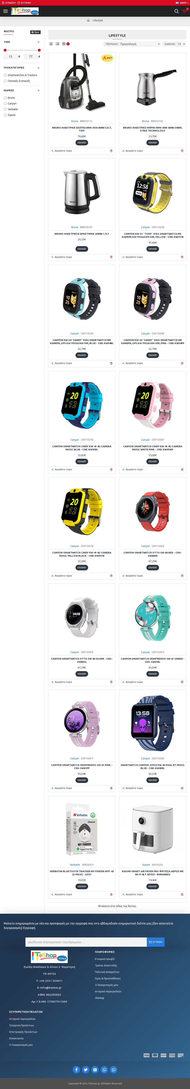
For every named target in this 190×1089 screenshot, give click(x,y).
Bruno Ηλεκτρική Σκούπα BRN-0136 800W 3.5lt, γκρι (82, 129)
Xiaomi (146, 864)
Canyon (145, 227)
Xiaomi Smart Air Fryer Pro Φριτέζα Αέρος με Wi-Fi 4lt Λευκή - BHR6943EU (153, 873)
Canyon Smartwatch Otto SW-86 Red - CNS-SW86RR (153, 554)
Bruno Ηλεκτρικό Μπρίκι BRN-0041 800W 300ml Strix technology (152, 129)
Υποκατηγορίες (14, 67)
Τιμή (7, 42)
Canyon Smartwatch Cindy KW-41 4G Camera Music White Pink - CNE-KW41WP (152, 448)
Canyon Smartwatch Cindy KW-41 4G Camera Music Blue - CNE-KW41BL (81, 448)
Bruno (74, 121)
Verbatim (75, 864)
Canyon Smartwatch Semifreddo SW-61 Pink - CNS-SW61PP (81, 766)
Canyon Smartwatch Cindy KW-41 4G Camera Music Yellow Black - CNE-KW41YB (81, 554)
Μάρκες (9, 90)
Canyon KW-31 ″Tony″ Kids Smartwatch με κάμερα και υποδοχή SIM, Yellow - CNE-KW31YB (153, 235)
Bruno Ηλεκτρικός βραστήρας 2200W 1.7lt (82, 233)
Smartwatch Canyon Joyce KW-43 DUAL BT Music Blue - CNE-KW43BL (153, 766)
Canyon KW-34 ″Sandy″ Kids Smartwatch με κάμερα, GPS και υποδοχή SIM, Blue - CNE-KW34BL (82, 341)
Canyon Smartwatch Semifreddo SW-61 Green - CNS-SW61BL (152, 660)
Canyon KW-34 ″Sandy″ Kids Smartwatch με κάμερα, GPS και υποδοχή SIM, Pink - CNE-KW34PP (152, 341)
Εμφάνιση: (170, 44)
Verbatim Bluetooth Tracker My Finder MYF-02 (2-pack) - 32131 (82, 873)
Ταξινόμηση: (111, 44)
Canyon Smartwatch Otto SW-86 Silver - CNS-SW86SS (81, 660)
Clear (36, 32)
